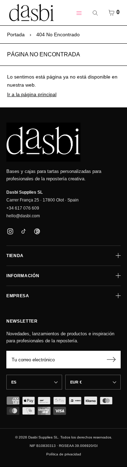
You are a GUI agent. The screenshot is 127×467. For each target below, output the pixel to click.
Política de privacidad (63, 454)
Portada (16, 34)
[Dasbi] (43, 142)
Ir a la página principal (31, 94)
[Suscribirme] (111, 359)
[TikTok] (23, 231)
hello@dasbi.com (23, 215)
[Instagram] (10, 231)
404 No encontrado (58, 34)
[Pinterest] (37, 231)
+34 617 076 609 (22, 208)
